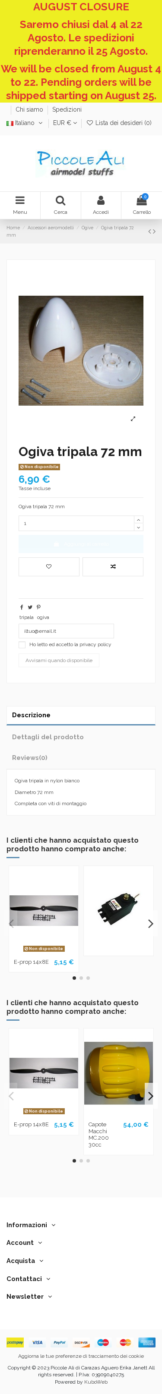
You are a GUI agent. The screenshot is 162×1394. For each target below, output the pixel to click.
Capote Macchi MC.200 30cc (99, 1134)
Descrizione (31, 715)
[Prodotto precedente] (150, 231)
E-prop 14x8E (31, 962)
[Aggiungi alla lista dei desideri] (49, 566)
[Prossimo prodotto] (154, 231)
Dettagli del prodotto (48, 737)
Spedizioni (67, 109)
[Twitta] (30, 607)
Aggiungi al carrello (86, 544)
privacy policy (95, 644)
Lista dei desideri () (123, 122)
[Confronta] (44, 952)
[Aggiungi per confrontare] (113, 566)
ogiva (43, 617)
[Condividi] (21, 607)
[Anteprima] (54, 952)
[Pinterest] (39, 607)
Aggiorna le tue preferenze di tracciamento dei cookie (81, 1356)
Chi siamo (30, 109)
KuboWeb (96, 1382)
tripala (26, 617)
